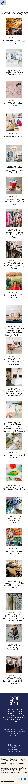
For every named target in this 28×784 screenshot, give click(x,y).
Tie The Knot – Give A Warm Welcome (14, 72)
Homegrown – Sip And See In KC (14, 41)
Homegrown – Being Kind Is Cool (14, 296)
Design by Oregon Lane (7, 781)
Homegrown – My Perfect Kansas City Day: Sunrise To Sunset (14, 585)
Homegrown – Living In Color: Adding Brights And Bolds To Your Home (14, 618)
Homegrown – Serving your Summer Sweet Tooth (14, 488)
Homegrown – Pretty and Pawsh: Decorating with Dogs (14, 201)
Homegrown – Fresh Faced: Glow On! (14, 456)
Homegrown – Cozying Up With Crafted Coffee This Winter (14, 265)
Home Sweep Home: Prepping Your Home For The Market (14, 169)
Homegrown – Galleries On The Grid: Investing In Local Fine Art (14, 393)
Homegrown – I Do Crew (14, 136)
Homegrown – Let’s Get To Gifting (14, 104)
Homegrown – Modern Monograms (14, 552)
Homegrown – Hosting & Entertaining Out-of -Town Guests (14, 680)
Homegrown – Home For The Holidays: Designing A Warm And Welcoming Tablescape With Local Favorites (14, 332)
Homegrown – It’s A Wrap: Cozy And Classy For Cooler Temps (14, 361)
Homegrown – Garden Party (14, 521)
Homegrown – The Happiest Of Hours (14, 648)
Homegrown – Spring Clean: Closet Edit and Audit (14, 234)
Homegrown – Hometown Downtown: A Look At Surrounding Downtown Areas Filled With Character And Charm (14, 428)
